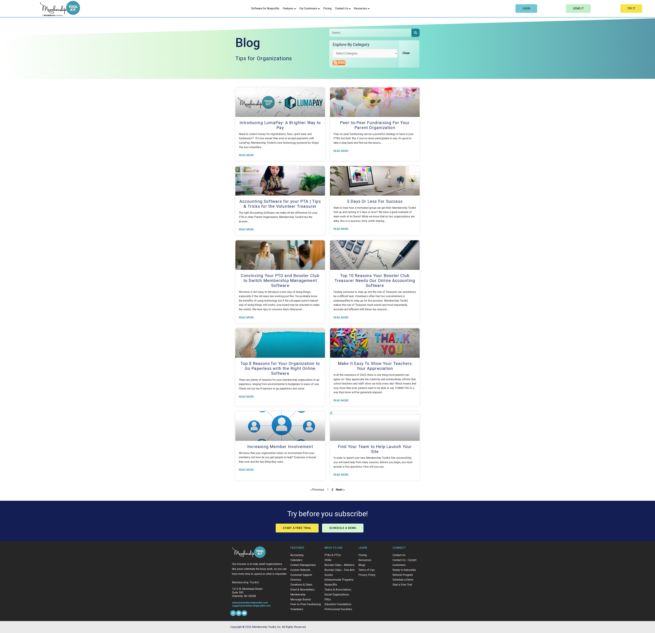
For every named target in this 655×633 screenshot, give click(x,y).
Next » (340, 489)
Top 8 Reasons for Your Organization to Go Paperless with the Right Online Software (280, 368)
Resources (360, 8)
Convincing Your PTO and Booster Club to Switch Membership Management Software (280, 280)
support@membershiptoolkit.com (251, 605)
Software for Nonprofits (265, 8)
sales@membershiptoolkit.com (250, 602)
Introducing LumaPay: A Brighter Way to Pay (280, 125)
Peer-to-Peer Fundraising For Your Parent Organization (375, 125)
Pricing (327, 8)
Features (288, 8)
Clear (406, 53)
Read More (246, 155)
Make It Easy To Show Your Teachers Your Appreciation (375, 366)
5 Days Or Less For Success (375, 201)
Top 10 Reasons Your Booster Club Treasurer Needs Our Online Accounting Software (374, 280)
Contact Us (341, 8)
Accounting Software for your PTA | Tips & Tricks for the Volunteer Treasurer (280, 204)
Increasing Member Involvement (280, 446)
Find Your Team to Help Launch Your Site (375, 449)
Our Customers (308, 8)
